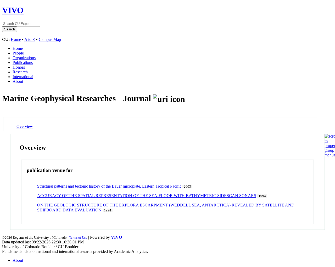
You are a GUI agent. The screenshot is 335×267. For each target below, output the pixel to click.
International (23, 76)
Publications (23, 62)
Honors (19, 67)
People (18, 53)
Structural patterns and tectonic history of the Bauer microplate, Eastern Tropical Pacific (109, 186)
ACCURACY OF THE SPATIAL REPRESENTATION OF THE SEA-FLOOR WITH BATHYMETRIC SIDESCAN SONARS (146, 195)
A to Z (29, 39)
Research (20, 72)
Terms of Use (78, 237)
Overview (24, 126)
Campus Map (50, 39)
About (18, 81)
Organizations (24, 58)
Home (16, 39)
